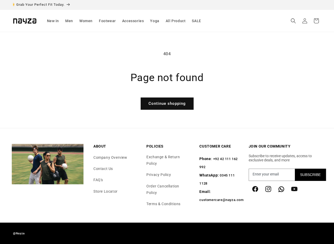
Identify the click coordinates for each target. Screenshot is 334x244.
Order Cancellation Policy (162, 189)
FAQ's (98, 180)
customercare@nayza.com (221, 200)
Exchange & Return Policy (163, 160)
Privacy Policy (158, 175)
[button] (53, 20)
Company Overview (110, 157)
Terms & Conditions (163, 204)
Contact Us (103, 169)
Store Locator (105, 191)
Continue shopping (167, 103)
